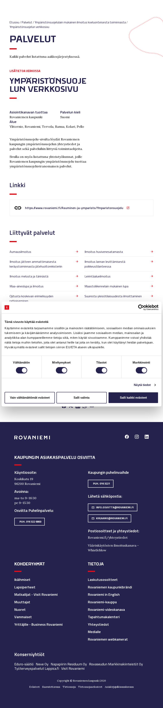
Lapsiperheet (24, 587)
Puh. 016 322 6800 (30, 522)
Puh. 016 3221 (101, 483)
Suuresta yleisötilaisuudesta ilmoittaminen (113, 296)
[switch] (61, 370)
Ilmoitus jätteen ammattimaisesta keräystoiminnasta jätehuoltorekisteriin (36, 264)
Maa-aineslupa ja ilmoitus (27, 286)
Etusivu (14, 22)
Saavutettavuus (51, 687)
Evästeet (34, 687)
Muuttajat (22, 602)
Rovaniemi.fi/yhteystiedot (108, 537)
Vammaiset (23, 617)
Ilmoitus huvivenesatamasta (103, 251)
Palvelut (27, 22)
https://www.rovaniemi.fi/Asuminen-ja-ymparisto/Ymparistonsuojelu (74, 207)
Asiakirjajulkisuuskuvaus (119, 687)
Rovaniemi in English (104, 594)
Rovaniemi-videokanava (106, 609)
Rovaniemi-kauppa (102, 602)
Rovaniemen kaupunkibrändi (110, 587)
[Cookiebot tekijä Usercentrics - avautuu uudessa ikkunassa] (141, 307)
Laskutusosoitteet (103, 579)
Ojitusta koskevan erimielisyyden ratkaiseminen (31, 298)
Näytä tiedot (142, 385)
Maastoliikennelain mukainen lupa (106, 286)
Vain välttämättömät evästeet (30, 397)
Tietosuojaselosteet (90, 687)
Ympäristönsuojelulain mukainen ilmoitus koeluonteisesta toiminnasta (80, 22)
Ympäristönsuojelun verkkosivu (29, 27)
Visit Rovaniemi (72, 668)
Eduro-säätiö (24, 664)
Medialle (94, 631)
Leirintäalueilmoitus (97, 276)
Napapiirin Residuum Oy (69, 664)
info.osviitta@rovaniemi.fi (112, 507)
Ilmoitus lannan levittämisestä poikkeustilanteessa (104, 264)
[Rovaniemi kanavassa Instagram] (137, 437)
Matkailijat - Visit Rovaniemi (36, 594)
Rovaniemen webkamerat (108, 639)
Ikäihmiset (22, 579)
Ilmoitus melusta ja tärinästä (29, 276)
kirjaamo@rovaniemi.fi (109, 518)
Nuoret (20, 609)
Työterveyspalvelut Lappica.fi (36, 668)
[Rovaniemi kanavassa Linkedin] (147, 437)
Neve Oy (42, 664)
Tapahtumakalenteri (104, 617)
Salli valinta (81, 397)
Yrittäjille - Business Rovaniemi (38, 624)
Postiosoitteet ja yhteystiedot (113, 531)
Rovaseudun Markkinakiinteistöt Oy (116, 664)
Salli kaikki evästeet (133, 397)
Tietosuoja (69, 687)
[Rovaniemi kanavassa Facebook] (127, 437)
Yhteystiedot (98, 624)
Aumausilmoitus (20, 251)
